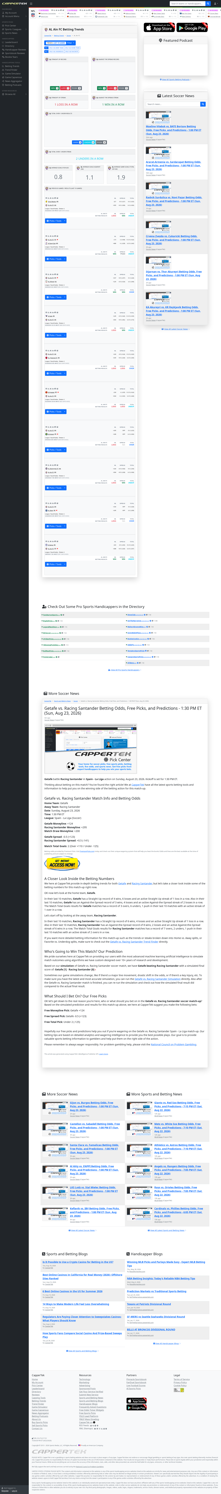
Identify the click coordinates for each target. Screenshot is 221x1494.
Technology (84, 1379)
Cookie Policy (180, 1385)
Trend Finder (11, 69)
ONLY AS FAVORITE (71, 51)
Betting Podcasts (13, 85)
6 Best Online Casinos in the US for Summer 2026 (72, 1291)
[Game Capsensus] (55, 198)
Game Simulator (13, 73)
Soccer (69, 35)
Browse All (10, 94)
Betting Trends (12, 66)
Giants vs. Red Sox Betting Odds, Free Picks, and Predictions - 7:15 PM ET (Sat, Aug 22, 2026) (178, 1106)
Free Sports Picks (87, 1413)
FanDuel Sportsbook (136, 1382)
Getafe (122, 883)
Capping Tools (39, 1397)
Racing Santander (142, 883)
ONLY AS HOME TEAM (72, 48)
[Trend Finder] (50, 198)
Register (5, 1491)
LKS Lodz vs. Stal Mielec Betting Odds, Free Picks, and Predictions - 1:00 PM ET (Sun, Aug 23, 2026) (94, 1191)
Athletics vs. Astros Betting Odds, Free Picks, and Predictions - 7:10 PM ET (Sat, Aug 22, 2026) (178, 1148)
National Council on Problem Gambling (173, 1044)
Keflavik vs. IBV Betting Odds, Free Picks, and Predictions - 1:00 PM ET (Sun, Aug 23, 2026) (95, 1212)
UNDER (88, 142)
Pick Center (10, 25)
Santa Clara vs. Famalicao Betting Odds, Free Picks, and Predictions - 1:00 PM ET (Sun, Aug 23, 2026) (94, 1148)
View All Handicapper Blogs (167, 1343)
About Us (36, 1419)
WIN (54, 88)
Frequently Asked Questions (92, 1407)
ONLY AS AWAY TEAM (56, 48)
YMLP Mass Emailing (89, 1419)
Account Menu (12, 16)
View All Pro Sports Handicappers (125, 670)
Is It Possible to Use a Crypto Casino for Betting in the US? (78, 1262)
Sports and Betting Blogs (91, 1400)
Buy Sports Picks (40, 1422)
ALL (46, 48)
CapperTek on (86, 1422)
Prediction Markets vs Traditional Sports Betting (156, 1291)
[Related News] (57, 198)
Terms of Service (182, 1379)
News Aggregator (13, 81)
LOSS (64, 88)
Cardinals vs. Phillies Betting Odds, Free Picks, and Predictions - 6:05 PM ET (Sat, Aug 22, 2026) (178, 1212)
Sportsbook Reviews (15, 53)
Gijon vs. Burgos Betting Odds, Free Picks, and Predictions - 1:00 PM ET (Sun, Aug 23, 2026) (94, 1106)
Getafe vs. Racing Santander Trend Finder (134, 941)
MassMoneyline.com (137, 1271)
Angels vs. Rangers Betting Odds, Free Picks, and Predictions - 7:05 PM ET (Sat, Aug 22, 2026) (178, 1170)
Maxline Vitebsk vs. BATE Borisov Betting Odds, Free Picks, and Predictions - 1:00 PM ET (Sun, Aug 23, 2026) (173, 130)
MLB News (158, 1116)
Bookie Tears (11, 57)
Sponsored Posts (87, 1388)
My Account (11, 12)
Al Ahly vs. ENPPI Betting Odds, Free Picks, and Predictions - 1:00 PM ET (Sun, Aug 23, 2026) (94, 1170)
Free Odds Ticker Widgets (91, 1410)
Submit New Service (88, 1394)
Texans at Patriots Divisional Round (149, 1304)
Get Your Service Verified (91, 1391)
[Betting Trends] (48, 198)
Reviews (36, 1394)
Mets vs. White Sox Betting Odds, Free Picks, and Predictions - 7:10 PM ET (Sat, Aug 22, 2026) (178, 1127)
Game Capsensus (13, 77)
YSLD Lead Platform (88, 1416)
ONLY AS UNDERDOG (56, 51)
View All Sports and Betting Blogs (82, 1351)
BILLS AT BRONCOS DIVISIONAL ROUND (151, 1329)
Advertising (84, 1385)
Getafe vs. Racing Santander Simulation (158, 979)
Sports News (11, 33)
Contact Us (37, 1428)
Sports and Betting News (62, 701)
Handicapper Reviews (15, 49)
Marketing (84, 1382)
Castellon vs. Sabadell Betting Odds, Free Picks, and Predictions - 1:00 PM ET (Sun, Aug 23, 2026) (95, 1127)
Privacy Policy (180, 1382)
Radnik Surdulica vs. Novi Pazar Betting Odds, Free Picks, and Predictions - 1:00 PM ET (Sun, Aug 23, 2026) (174, 201)
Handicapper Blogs (88, 1404)
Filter (60, 42)
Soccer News (151, 139)
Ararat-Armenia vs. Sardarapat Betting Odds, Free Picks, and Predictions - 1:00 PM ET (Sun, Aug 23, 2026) (173, 165)
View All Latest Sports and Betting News (167, 1230)
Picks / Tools (55, 220)
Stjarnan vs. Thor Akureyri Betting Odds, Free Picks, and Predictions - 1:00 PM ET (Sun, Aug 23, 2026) (174, 275)
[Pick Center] (46, 198)
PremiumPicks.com (87, 851)
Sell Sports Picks (40, 1425)
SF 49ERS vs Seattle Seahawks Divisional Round (156, 1316)
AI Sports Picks (133, 1388)
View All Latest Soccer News (83, 1230)
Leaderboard (11, 42)
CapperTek (47, 35)
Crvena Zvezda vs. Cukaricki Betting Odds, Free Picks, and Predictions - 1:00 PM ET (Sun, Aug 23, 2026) (173, 239)
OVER (77, 142)
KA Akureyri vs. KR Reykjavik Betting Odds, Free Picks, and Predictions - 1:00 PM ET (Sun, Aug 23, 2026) (173, 310)
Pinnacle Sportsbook (136, 1379)
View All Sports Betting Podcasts (176, 79)
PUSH (76, 88)
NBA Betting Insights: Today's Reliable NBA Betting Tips (161, 1278)
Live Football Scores (136, 1385)
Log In (14, 1491)
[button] (216, 3)
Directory (9, 46)
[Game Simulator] (53, 198)
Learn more (103, 1054)
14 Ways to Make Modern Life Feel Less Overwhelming (76, 1304)
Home (35, 1379)
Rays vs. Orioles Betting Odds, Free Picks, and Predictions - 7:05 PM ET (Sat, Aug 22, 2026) (178, 1191)
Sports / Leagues (13, 29)
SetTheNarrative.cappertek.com (141, 1297)
